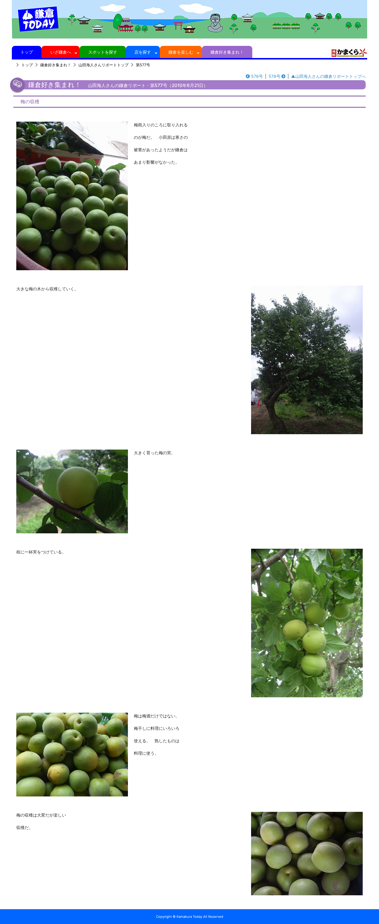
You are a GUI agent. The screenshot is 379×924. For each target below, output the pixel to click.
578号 (274, 76)
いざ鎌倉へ (60, 51)
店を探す (142, 51)
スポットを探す (102, 51)
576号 (257, 76)
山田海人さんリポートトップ (103, 65)
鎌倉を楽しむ (181, 51)
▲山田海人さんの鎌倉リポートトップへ (328, 76)
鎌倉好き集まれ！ (227, 51)
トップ (26, 51)
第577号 (143, 65)
